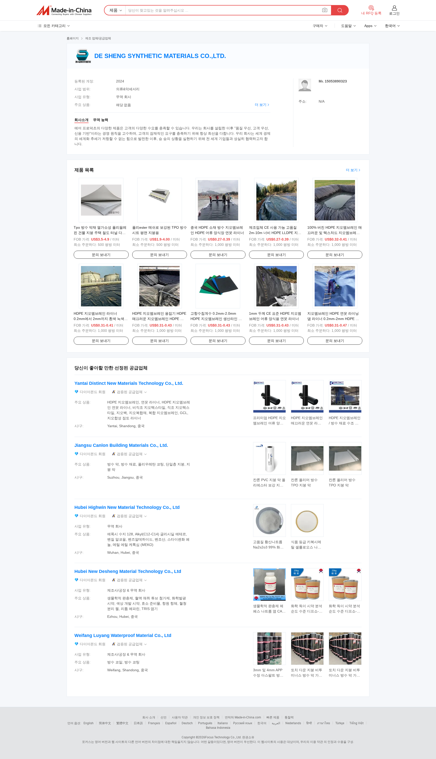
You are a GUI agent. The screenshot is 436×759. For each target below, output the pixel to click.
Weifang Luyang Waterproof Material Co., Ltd (122, 635)
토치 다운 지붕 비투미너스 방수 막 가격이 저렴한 (306, 675)
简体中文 (105, 723)
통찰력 (289, 717)
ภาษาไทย (323, 723)
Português (205, 723)
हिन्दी (309, 723)
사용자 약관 (180, 717)
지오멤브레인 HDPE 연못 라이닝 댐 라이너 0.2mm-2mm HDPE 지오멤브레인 (333, 318)
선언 (163, 717)
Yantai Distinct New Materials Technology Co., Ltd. (128, 383)
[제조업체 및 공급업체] (63, 10)
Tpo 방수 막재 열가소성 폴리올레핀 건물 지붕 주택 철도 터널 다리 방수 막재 (100, 232)
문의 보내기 (101, 255)
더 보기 (260, 105)
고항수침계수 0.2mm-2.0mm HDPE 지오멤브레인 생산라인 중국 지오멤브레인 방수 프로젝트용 (216, 318)
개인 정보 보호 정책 (206, 717)
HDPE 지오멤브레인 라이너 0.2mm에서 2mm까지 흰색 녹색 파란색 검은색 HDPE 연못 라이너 (100, 318)
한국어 (261, 723)
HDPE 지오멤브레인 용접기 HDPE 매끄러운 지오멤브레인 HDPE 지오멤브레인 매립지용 (159, 318)
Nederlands (293, 723)
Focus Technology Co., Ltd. (223, 737)
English (89, 723)
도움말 (346, 26)
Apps (368, 26)
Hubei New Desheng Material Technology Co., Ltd (127, 571)
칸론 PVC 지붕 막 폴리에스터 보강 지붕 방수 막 (269, 485)
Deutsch (187, 723)
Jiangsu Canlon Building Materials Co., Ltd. (121, 445)
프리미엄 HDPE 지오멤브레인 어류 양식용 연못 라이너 (269, 423)
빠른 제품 (272, 717)
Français (154, 723)
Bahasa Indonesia (218, 727)
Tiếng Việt (356, 723)
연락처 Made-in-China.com (243, 717)
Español (170, 723)
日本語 (138, 723)
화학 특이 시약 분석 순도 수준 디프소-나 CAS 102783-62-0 (306, 611)
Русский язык (242, 723)
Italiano (222, 723)
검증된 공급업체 (132, 392)
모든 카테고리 (54, 26)
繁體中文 (122, 723)
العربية (276, 723)
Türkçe (339, 723)
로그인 (394, 13)
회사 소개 (148, 717)
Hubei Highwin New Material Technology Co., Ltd (127, 507)
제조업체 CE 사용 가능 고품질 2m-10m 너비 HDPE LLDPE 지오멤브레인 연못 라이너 (275, 232)
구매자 (318, 26)
